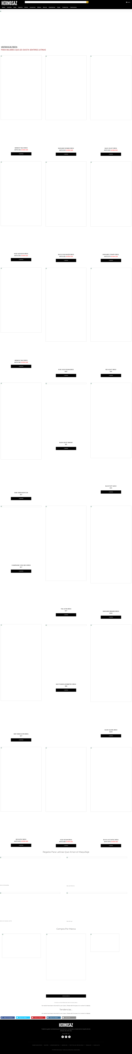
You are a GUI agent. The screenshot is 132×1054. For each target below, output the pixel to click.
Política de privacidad (77, 1045)
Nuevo (3, 7)
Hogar (58, 7)
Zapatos (20, 7)
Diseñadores (52, 7)
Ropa (15, 7)
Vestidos (9, 7)
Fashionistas (73, 7)
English (128, 2)
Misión (46, 1045)
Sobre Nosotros (37, 1045)
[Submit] (87, 2)
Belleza (39, 7)
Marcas (45, 7)
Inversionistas (55, 1045)
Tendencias (65, 7)
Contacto (97, 1045)
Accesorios (32, 7)
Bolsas (26, 7)
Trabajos (88, 1045)
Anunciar (64, 1045)
